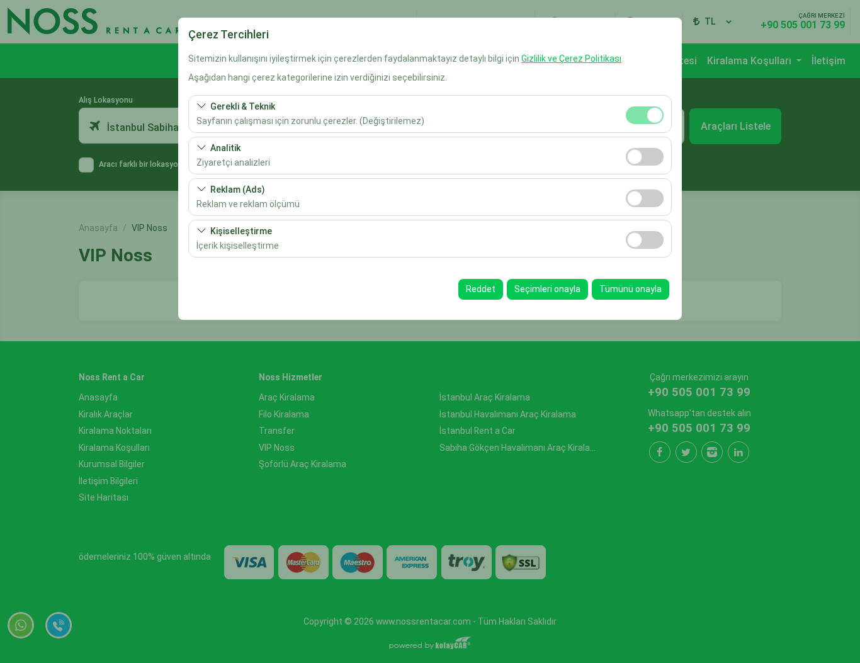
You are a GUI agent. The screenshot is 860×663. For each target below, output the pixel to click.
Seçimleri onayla (547, 289)
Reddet (480, 289)
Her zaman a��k (645, 115)
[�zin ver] (645, 155)
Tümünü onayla (630, 289)
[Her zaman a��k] (645, 113)
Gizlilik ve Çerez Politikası (571, 59)
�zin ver (645, 157)
